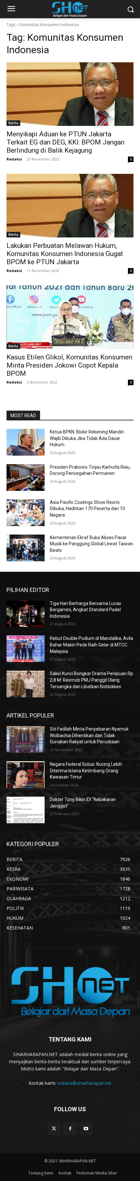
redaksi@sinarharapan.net (84, 1083)
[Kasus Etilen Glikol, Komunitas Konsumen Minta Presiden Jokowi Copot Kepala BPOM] (70, 317)
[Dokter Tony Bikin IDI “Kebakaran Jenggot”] (26, 809)
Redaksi (14, 159)
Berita (13, 123)
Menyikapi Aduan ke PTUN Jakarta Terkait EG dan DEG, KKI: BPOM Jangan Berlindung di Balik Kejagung (65, 142)
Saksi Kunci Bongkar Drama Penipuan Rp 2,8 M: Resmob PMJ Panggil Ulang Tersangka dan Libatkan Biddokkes (91, 680)
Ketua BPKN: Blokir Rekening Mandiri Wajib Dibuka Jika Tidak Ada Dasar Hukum (87, 438)
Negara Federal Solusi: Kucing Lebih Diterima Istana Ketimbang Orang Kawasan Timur (86, 771)
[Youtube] (86, 1128)
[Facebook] (69, 1128)
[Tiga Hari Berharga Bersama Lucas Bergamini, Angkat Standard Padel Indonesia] (26, 613)
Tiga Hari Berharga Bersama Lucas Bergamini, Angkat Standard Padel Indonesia (85, 610)
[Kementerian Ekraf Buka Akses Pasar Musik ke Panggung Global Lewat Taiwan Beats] (26, 548)
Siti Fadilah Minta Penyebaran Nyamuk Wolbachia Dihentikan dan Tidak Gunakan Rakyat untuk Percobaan (89, 735)
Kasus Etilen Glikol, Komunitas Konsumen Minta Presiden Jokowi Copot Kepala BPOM (69, 365)
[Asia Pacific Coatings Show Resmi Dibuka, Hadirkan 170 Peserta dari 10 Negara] (26, 512)
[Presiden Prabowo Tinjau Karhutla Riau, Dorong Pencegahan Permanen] (26, 477)
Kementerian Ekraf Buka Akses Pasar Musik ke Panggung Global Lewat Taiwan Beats (91, 544)
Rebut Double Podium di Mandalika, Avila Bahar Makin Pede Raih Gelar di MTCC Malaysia (91, 645)
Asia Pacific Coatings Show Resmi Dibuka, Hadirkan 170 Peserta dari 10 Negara (87, 509)
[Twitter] (54, 1128)
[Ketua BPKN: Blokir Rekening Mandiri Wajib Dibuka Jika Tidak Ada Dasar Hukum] (26, 442)
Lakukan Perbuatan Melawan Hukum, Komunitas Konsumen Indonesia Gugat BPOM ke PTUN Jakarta (65, 254)
